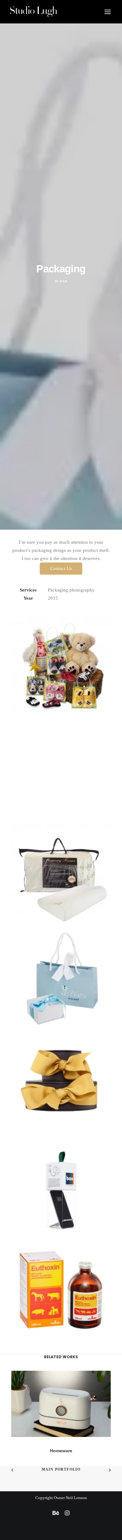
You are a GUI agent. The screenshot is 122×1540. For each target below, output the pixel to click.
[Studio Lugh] (33, 11)
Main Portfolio (61, 1469)
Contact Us (61, 568)
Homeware (61, 1450)
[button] (107, 11)
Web (63, 281)
